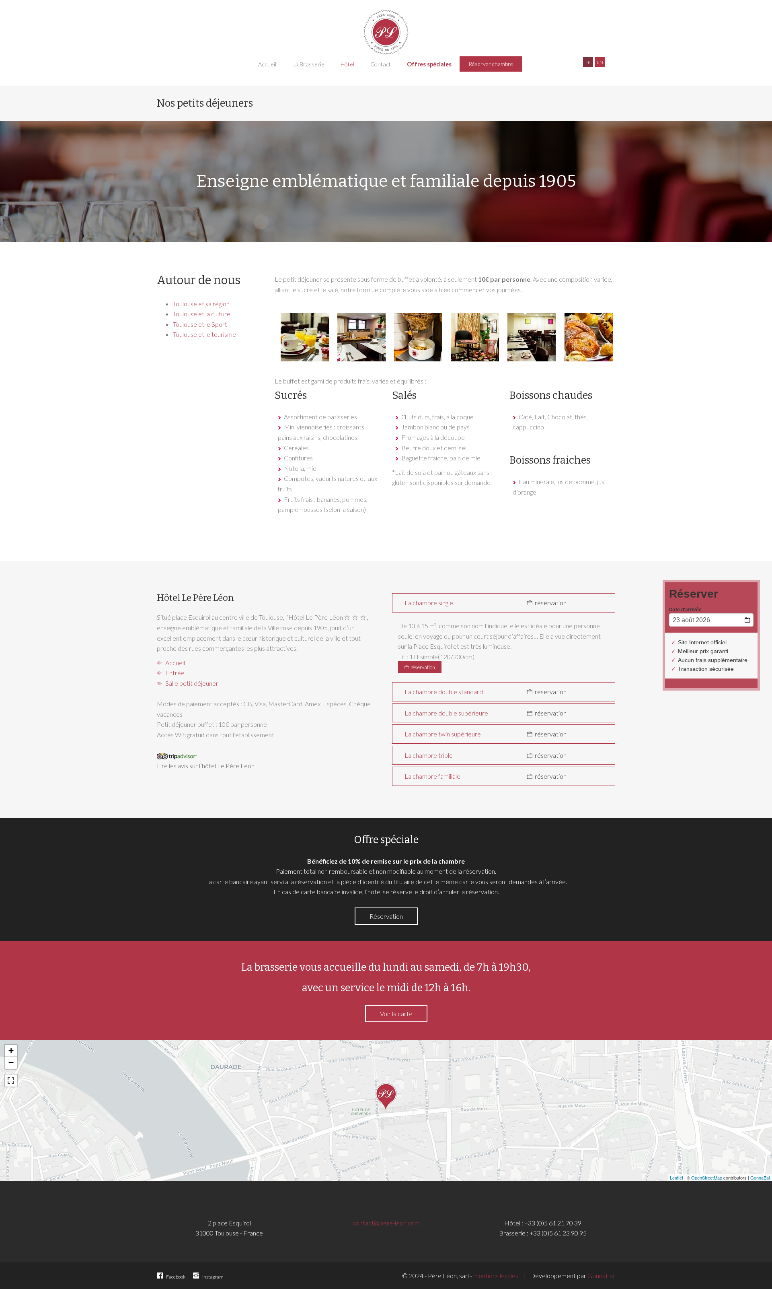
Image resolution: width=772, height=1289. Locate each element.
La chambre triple (428, 755)
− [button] (11, 1063)
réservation (550, 602)
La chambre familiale (432, 776)
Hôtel (347, 64)
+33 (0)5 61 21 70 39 (552, 1223)
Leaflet (676, 1177)
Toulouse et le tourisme (204, 334)
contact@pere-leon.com (386, 1223)
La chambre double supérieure (446, 713)
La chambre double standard (443, 691)
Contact (380, 64)
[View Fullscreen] (11, 1081)
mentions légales (495, 1275)
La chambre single (428, 602)
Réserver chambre (490, 63)
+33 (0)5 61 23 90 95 (558, 1233)
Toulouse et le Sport (200, 324)
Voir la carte (396, 1013)
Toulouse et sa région (201, 303)
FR (588, 62)
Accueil (267, 64)
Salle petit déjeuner (190, 683)
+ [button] (11, 1051)
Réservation (386, 916)
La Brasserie (308, 64)
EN (600, 62)
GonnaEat (760, 1177)
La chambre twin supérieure (442, 734)
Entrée (174, 672)
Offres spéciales (429, 64)
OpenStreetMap (706, 1177)
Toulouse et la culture (201, 314)
